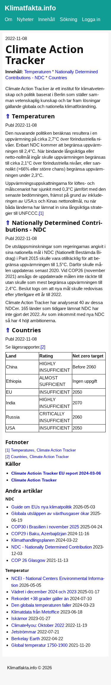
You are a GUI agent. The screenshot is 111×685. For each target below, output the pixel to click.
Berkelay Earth (25, 638)
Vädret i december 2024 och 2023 (43, 591)
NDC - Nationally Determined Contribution (51, 546)
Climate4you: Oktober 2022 (37, 625)
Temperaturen (37, 71)
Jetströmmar (23, 631)
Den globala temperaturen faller (41, 605)
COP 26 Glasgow (28, 560)
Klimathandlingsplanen (32, 540)
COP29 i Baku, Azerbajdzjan (38, 533)
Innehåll (46, 19)
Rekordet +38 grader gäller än (40, 598)
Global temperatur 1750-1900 (39, 645)
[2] (43, 346)
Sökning (68, 19)
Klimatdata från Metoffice (35, 611)
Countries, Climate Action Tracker (40, 456)
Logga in (91, 19)
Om (8, 19)
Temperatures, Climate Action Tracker (43, 450)
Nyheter (25, 19)
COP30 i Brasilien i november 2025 (45, 526)
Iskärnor (19, 618)
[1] (41, 213)
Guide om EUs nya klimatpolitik (41, 506)
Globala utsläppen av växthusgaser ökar (50, 513)
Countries (58, 77)
